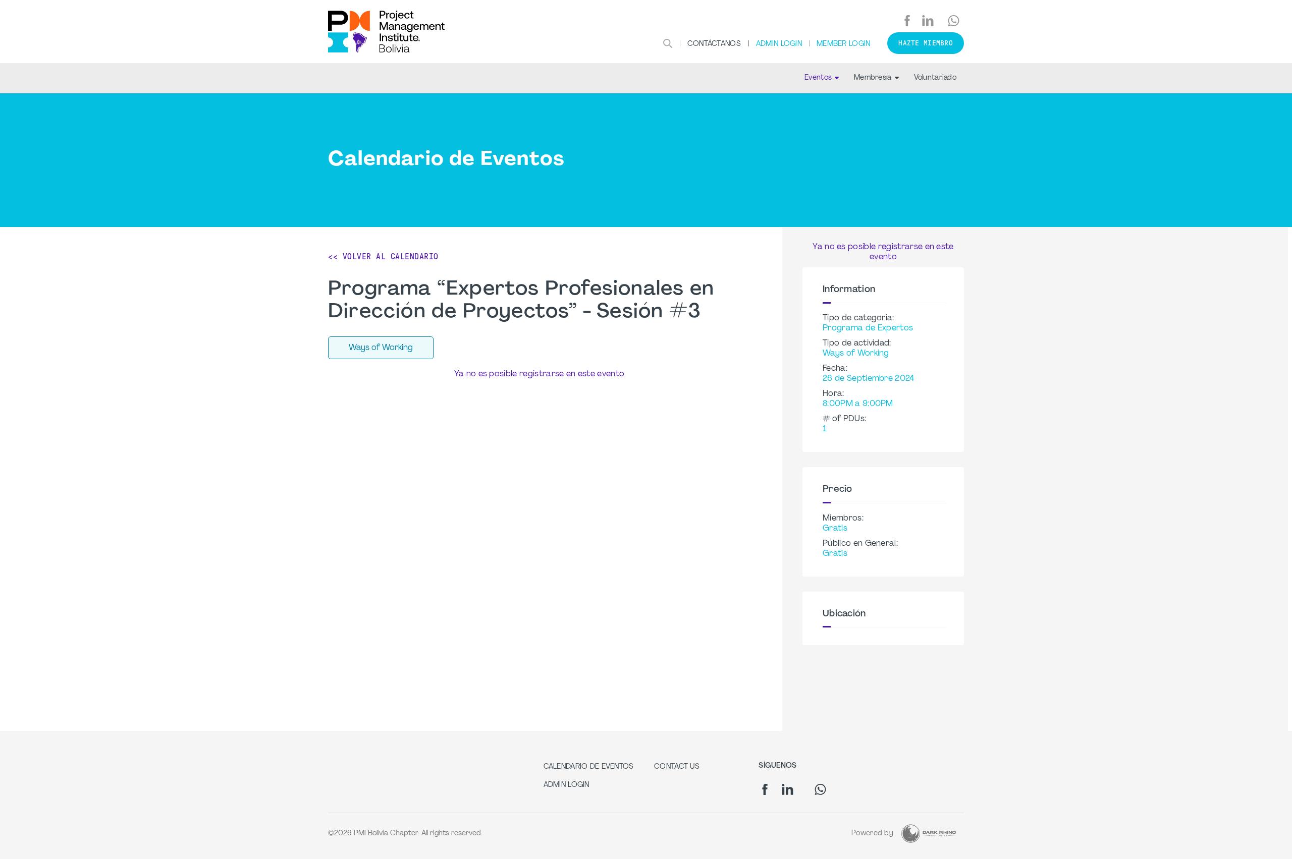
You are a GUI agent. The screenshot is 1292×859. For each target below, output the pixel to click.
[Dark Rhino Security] (928, 833)
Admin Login (779, 44)
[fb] (907, 20)
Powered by (872, 833)
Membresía (873, 78)
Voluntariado (935, 78)
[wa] (953, 20)
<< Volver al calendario (383, 256)
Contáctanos (714, 44)
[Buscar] (668, 43)
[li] (928, 20)
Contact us (676, 767)
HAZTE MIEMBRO (925, 43)
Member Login (843, 44)
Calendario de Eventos (589, 767)
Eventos (818, 78)
